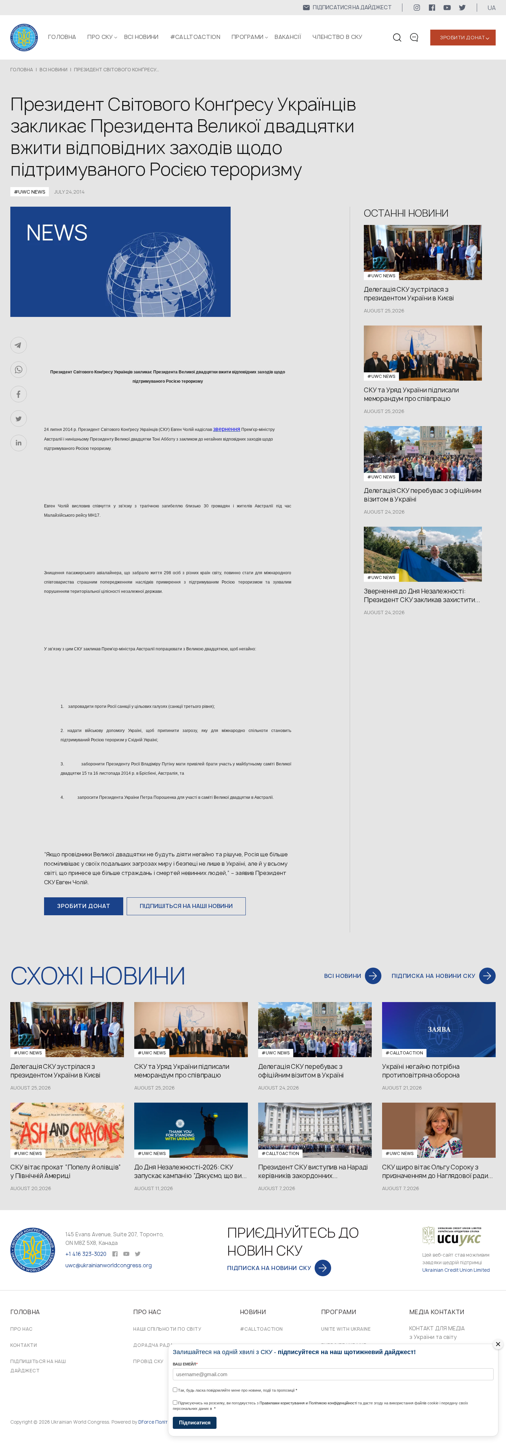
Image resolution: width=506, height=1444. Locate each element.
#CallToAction (195, 37)
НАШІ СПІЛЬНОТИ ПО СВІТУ (167, 1329)
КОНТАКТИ (23, 1345)
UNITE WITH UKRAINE (346, 1329)
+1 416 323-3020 (85, 1254)
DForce (146, 1422)
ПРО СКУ (100, 37)
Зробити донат (462, 37)
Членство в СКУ (337, 37)
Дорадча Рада (153, 1345)
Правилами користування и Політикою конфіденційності (308, 1403)
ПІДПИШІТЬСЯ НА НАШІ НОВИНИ (186, 906)
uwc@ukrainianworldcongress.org (108, 1265)
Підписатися (195, 1422)
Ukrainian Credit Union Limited (456, 1270)
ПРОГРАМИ (248, 37)
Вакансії (288, 37)
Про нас (21, 1329)
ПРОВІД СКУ (148, 1361)
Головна (62, 37)
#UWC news (29, 191)
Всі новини (141, 37)
